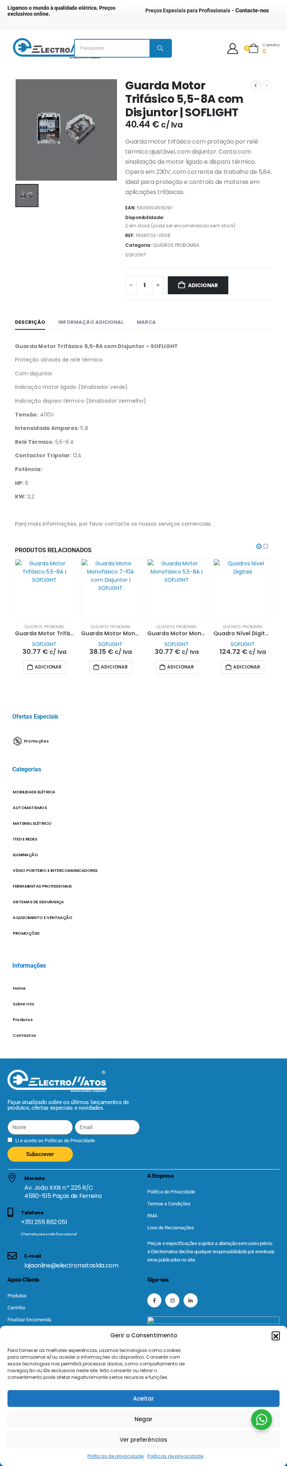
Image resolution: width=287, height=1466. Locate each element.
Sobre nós (23, 1004)
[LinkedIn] (190, 1300)
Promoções (36, 741)
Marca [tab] (146, 322)
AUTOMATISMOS (30, 808)
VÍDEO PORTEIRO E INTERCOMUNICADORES (55, 870)
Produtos (23, 1020)
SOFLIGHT (135, 255)
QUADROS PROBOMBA (175, 245)
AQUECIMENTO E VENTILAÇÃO (42, 918)
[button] (276, 1335)
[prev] (255, 85)
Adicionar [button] (48, 667)
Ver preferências (143, 1440)
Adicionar (203, 285)
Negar (143, 1419)
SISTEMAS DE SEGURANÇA (38, 902)
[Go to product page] (44, 588)
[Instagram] (172, 1300)
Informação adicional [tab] (91, 322)
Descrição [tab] (30, 322)
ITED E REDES (25, 839)
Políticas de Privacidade (69, 1140)
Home (19, 988)
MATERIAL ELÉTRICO (32, 823)
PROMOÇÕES (26, 933)
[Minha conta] (232, 48)
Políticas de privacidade (115, 1456)
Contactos (24, 1035)
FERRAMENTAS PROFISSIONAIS (42, 886)
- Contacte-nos (207, 10)
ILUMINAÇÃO (25, 855)
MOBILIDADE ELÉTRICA (34, 792)
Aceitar (143, 1398)
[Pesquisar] (160, 48)
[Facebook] (154, 1300)
